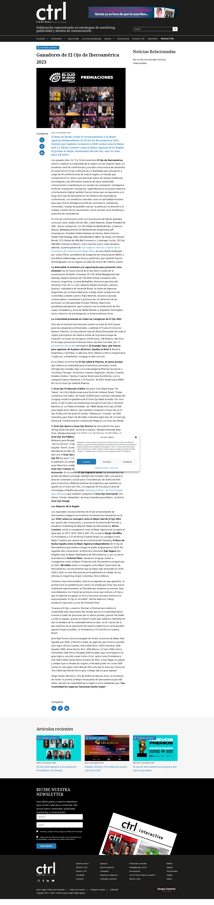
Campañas (104, 871)
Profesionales (172, 871)
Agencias (103, 863)
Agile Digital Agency (77, 893)
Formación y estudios (138, 863)
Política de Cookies (101, 468)
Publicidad (114, 889)
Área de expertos (107, 867)
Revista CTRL (81, 871)
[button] (136, 437)
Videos (169, 879)
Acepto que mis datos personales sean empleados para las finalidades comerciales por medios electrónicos (58, 838)
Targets (170, 875)
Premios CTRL (82, 867)
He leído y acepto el (61, 831)
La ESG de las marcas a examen (142, 875)
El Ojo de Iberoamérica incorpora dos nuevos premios (155, 768)
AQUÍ (117, 447)
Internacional (134, 871)
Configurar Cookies (97, 889)
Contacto (80, 879)
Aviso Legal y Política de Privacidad (50, 889)
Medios (170, 863)
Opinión (170, 867)
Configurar (127, 461)
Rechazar (107, 461)
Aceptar (86, 461)
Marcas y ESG (134, 879)
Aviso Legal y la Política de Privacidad (68, 831)
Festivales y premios (108, 879)
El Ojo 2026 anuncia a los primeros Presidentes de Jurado (56, 768)
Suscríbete (80, 875)
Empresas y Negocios (109, 875)
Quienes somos (82, 863)
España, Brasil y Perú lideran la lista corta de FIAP (106, 768)
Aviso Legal (114, 468)
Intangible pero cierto (138, 867)
